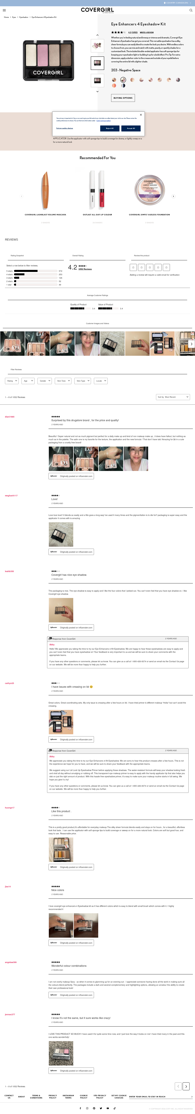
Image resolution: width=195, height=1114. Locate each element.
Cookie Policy (84, 1096)
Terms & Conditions (36, 1096)
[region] (98, 123)
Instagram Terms (68, 1096)
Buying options (123, 98)
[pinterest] (94, 1108)
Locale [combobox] (99, 381)
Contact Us (9, 1096)
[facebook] (80, 1108)
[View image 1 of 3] (97, 63)
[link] (85, 266)
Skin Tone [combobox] (61, 381)
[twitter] (101, 1108)
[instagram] (87, 1108)
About (21, 1097)
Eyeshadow (23, 17)
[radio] (114, 80)
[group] (49, 63)
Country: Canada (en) (177, 3)
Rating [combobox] (10, 381)
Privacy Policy (53, 1096)
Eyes (14, 17)
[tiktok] (114, 1108)
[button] (133, 267)
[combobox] (175, 397)
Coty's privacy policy (104, 121)
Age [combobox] (25, 381)
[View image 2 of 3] (97, 80)
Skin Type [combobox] (81, 381)
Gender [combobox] (43, 381)
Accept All (131, 128)
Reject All (110, 128)
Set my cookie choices (119, 1096)
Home (6, 17)
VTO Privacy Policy (100, 1096)
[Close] (141, 115)
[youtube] (107, 1108)
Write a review (147, 32)
